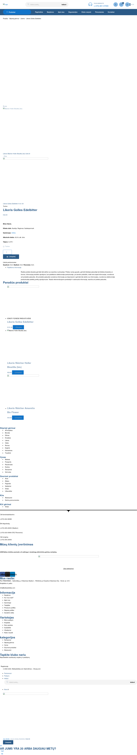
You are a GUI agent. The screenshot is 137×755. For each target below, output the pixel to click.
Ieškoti (64, 5)
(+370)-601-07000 (101, 6)
